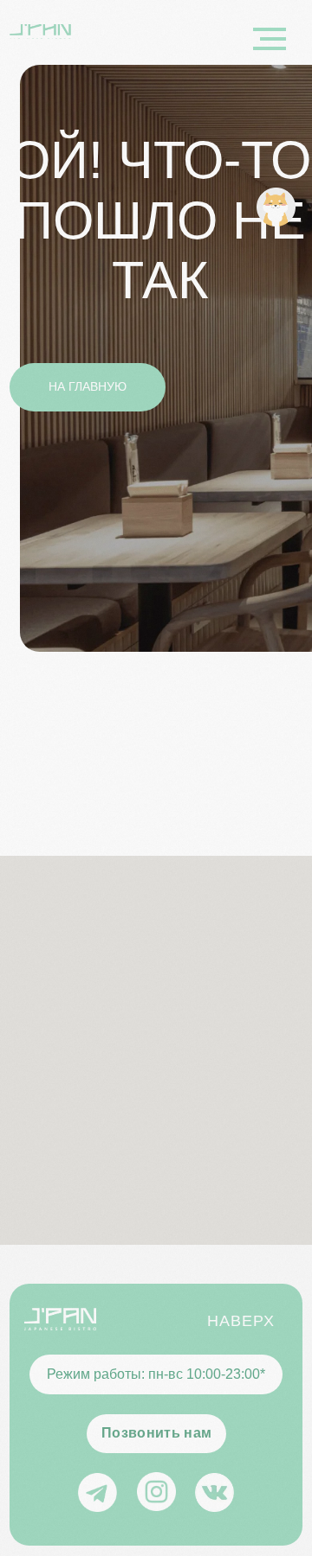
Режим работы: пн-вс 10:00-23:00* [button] (156, 1374)
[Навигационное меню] (269, 39)
